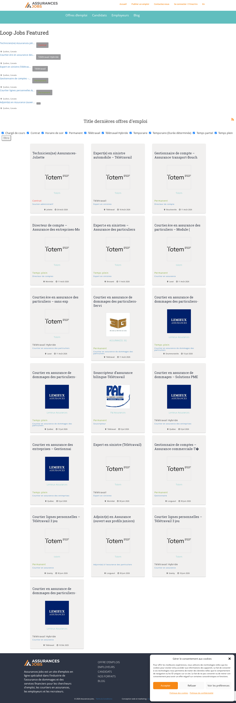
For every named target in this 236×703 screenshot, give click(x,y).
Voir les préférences (218, 685)
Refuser (192, 685)
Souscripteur (99, 423)
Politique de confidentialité (201, 693)
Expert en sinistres (102, 204)
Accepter (165, 685)
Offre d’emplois (109, 662)
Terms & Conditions (104, 699)
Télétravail (94, 133)
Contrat (35, 133)
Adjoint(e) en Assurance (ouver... (17, 102)
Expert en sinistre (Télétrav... (15, 66)
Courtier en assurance (165, 276)
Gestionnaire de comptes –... (15, 78)
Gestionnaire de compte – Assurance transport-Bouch (175, 155)
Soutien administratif (42, 204)
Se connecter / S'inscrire (185, 4)
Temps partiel (205, 133)
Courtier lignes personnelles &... (17, 90)
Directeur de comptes (42, 276)
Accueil (123, 4)
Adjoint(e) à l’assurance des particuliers (112, 564)
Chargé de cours (15, 133)
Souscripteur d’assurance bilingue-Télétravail (113, 374)
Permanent (76, 133)
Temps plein (225, 133)
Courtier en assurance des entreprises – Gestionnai (52, 446)
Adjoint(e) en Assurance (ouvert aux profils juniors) (114, 518)
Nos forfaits (107, 676)
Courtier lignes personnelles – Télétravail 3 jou (56, 518)
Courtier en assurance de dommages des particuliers (113, 352)
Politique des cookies (179, 693)
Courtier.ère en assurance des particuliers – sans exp (55, 299)
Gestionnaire (160, 495)
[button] (229, 658)
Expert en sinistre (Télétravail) (117, 444)
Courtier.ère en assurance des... (17, 54)
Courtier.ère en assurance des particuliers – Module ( (177, 227)
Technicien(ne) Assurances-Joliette (54, 155)
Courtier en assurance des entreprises (172, 423)
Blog (137, 15)
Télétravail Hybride (116, 133)
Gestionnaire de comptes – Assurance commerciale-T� (176, 446)
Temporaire (140, 133)
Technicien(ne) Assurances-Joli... (17, 43)
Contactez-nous (161, 4)
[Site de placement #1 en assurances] (43, 5)
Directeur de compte (164, 204)
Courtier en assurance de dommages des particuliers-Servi (115, 301)
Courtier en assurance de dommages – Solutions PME (176, 374)
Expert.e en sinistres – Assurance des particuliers (114, 227)
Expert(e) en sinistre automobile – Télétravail (113, 155)
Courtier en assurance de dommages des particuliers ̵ (176, 299)
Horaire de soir (54, 133)
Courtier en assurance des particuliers (51, 348)
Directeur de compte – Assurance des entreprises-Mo (56, 227)
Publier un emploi (140, 4)
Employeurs (120, 15)
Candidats (99, 15)
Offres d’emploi (76, 15)
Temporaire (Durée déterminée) (172, 133)
